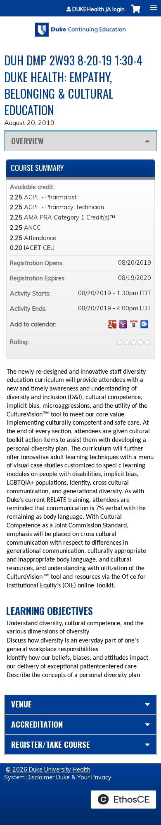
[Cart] (135, 13)
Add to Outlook (144, 324)
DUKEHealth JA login (98, 9)
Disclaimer (40, 777)
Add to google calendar (112, 324)
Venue (21, 704)
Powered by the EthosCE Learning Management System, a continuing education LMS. (123, 799)
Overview (27, 141)
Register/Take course (50, 744)
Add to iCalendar (134, 324)
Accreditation (37, 724)
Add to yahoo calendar (123, 324)
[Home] (80, 26)
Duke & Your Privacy (83, 777)
